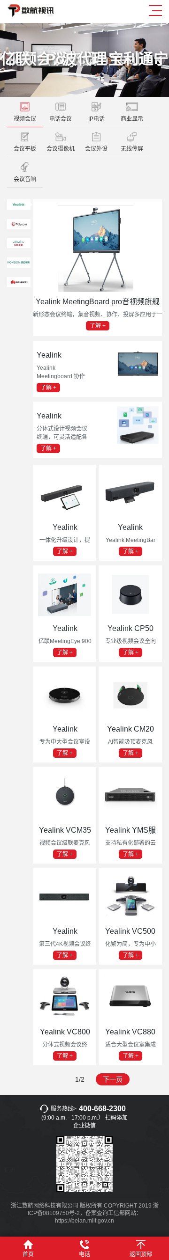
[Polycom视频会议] (19, 226)
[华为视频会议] (19, 284)
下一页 (113, 1079)
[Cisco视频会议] (19, 245)
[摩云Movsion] (19, 265)
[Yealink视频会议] (19, 207)
